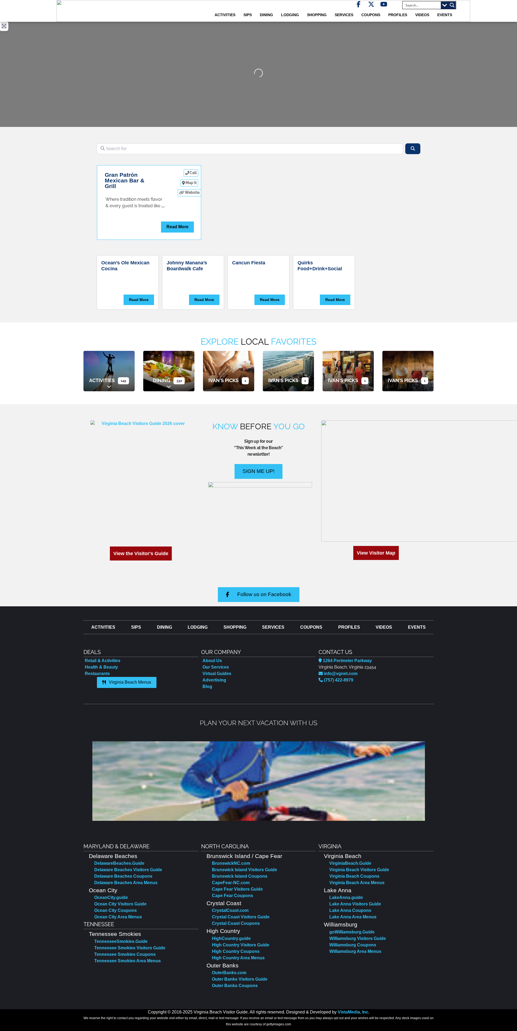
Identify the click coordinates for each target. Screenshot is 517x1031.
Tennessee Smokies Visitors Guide (129, 948)
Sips (247, 15)
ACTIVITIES (225, 15)
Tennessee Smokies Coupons (125, 954)
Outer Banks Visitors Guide (239, 979)
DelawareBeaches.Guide (119, 863)
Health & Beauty (101, 667)
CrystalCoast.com (230, 910)
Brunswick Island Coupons (239, 876)
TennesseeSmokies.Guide (121, 941)
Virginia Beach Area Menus (357, 882)
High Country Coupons (236, 951)
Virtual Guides (216, 673)
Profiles (397, 15)
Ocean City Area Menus (118, 917)
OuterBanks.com (229, 972)
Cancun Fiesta (248, 262)
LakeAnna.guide (346, 897)
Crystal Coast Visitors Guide (241, 917)
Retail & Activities (102, 660)
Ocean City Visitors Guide (120, 904)
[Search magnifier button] (452, 5)
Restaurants (97, 673)
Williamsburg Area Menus (355, 951)
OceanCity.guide (111, 897)
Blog (207, 686)
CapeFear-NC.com (231, 882)
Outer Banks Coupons (235, 985)
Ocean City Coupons (115, 910)
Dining (161, 380)
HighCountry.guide (231, 938)
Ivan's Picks (223, 380)
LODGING (290, 15)
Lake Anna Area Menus (352, 917)
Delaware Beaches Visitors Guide (128, 869)
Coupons (370, 15)
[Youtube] (384, 4)
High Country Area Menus (238, 958)
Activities (102, 380)
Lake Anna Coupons (350, 910)
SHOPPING (317, 15)
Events (444, 15)
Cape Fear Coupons (232, 895)
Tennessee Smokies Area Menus (127, 961)
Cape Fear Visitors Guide (237, 889)
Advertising (214, 680)
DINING (266, 15)
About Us (212, 660)
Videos (422, 15)
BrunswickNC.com (231, 863)
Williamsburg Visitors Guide (357, 938)
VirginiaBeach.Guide (350, 863)
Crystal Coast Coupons (236, 923)
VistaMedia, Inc (353, 1012)
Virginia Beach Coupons (354, 876)
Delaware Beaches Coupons (123, 876)
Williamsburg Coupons (352, 945)
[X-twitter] (371, 4)
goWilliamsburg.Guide (352, 932)
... (163, 205)
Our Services (215, 667)
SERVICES (344, 15)
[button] (88, 781)
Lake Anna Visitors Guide (355, 904)
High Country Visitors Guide (240, 945)
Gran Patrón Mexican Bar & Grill (124, 180)
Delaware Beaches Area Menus (126, 882)
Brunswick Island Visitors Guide (244, 869)
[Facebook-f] (358, 4)
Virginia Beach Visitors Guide (359, 869)
